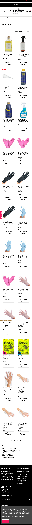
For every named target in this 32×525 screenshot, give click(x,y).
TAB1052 (5, 328)
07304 (4, 393)
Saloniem (5, 445)
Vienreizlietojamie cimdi (9, 451)
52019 (4, 124)
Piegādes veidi (22, 478)
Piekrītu (6, 521)
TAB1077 (19, 158)
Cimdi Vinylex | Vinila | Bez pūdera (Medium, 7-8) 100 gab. (8, 324)
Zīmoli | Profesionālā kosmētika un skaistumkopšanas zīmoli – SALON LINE (7, 475)
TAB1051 (19, 328)
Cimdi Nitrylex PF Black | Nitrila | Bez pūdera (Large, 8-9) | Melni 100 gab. (8, 188)
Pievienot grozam (9, 63)
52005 (19, 91)
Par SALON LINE (6, 471)
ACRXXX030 (5, 56)
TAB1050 (19, 227)
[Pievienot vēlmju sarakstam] (6, 51)
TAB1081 (19, 193)
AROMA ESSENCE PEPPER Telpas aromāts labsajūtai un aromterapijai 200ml (23, 55)
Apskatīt (8, 334)
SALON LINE (5, 88)
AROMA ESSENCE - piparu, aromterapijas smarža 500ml (8, 54)
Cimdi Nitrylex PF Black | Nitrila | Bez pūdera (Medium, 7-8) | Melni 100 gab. (23, 188)
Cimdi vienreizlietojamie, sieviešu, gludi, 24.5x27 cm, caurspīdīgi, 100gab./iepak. (23, 424)
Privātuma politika (23, 475)
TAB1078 (5, 158)
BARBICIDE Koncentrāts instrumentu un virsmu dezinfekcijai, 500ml (23, 87)
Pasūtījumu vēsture (7, 491)
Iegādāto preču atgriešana (22, 481)
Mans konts (5, 489)
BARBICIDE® (20, 89)
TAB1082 (5, 227)
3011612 (19, 428)
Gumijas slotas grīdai (8, 454)
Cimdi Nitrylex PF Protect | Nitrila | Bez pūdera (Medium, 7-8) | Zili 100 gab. (8, 257)
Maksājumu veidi (22, 476)
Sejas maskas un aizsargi (9, 457)
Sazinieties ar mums (7, 479)
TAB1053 (19, 294)
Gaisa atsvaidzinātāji (8, 455)
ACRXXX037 (20, 58)
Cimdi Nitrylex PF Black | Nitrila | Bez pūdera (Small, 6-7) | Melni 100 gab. (8, 222)
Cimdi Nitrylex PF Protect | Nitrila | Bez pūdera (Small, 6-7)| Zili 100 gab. (23, 256)
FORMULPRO (5, 358)
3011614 (4, 428)
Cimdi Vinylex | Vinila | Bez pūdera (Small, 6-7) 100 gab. (23, 324)
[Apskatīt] (11, 51)
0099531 (4, 90)
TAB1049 (5, 261)
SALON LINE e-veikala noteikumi (23, 472)
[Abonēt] (29, 499)
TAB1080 (5, 193)
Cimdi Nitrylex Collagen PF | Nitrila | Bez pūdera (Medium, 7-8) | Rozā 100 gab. (8, 154)
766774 (4, 359)
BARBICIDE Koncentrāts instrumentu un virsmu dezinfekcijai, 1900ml (8, 120)
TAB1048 (19, 260)
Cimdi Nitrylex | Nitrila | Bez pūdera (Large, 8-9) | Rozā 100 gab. (8, 291)
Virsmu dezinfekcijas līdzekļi (10, 448)
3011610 (19, 394)
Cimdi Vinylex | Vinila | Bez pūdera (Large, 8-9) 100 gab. (23, 291)
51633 (19, 124)
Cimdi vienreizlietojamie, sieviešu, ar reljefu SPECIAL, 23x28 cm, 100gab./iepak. (8, 424)
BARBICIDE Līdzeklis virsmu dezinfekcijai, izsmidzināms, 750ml (23, 120)
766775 (19, 359)
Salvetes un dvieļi (7, 453)
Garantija (20, 483)
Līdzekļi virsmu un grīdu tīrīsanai (11, 450)
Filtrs (1, 214)
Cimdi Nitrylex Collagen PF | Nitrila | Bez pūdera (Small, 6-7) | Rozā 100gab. (23, 154)
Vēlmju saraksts (6, 493)
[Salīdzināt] (8, 51)
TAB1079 (5, 294)
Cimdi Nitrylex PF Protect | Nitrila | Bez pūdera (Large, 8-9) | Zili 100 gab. (23, 222)
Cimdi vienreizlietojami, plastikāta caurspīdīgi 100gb (8, 389)
